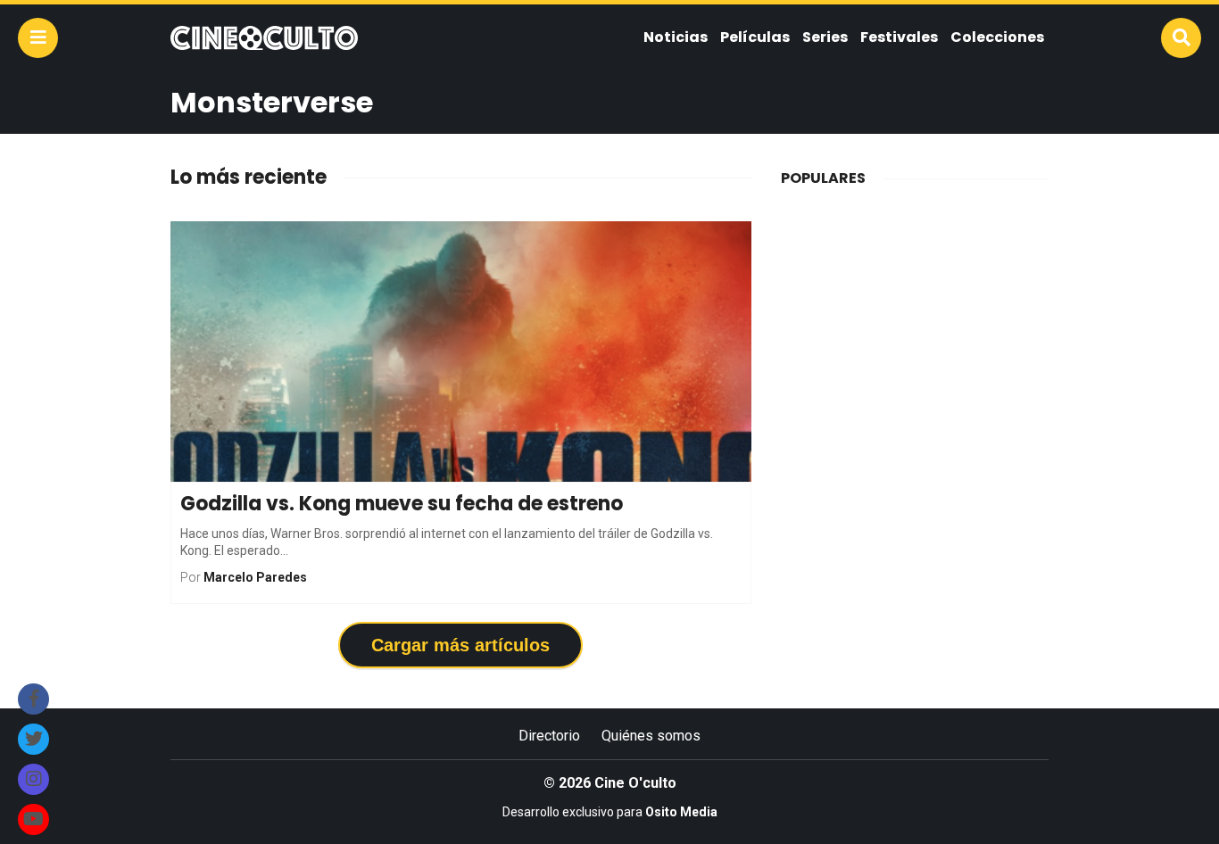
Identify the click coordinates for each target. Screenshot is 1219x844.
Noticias (675, 37)
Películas (755, 37)
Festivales (899, 37)
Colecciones (997, 37)
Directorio (549, 735)
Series (825, 37)
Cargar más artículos (460, 645)
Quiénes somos (651, 735)
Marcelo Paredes (255, 577)
